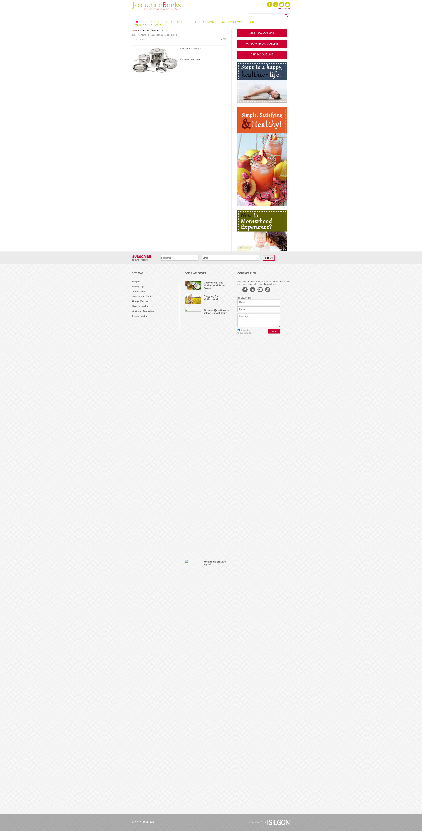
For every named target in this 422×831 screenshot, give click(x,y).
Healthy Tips (177, 22)
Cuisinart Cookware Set (191, 48)
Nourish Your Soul (141, 296)
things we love (148, 25)
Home (135, 30)
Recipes (152, 22)
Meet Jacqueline (140, 306)
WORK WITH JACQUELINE (262, 43)
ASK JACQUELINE (262, 54)
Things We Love (140, 301)
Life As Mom (138, 291)
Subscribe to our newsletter (245, 331)
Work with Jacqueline (143, 311)
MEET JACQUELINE (262, 32)
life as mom (205, 22)
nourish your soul (238, 22)
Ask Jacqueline (139, 316)
